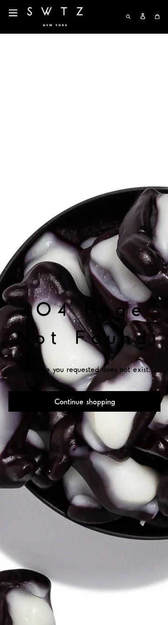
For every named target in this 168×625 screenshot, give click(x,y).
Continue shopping (85, 401)
